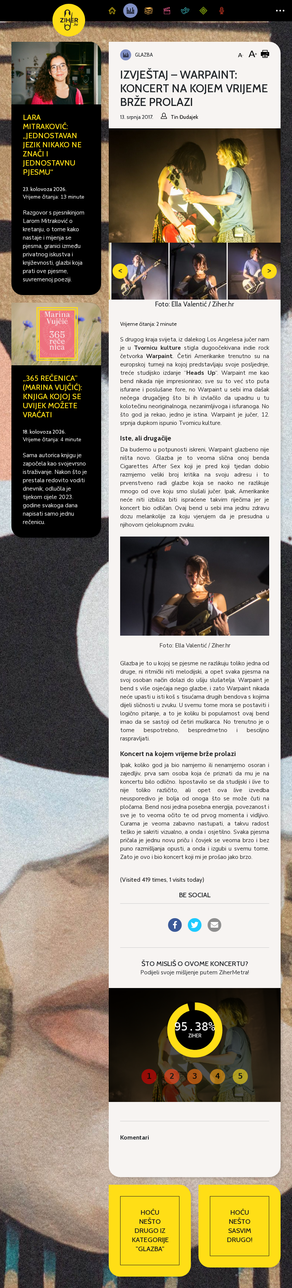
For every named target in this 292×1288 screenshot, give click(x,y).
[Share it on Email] (214, 929)
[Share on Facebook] (175, 929)
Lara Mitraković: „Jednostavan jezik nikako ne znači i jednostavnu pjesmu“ (52, 145)
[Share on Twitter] (195, 929)
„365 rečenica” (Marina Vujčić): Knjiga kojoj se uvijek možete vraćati (52, 396)
